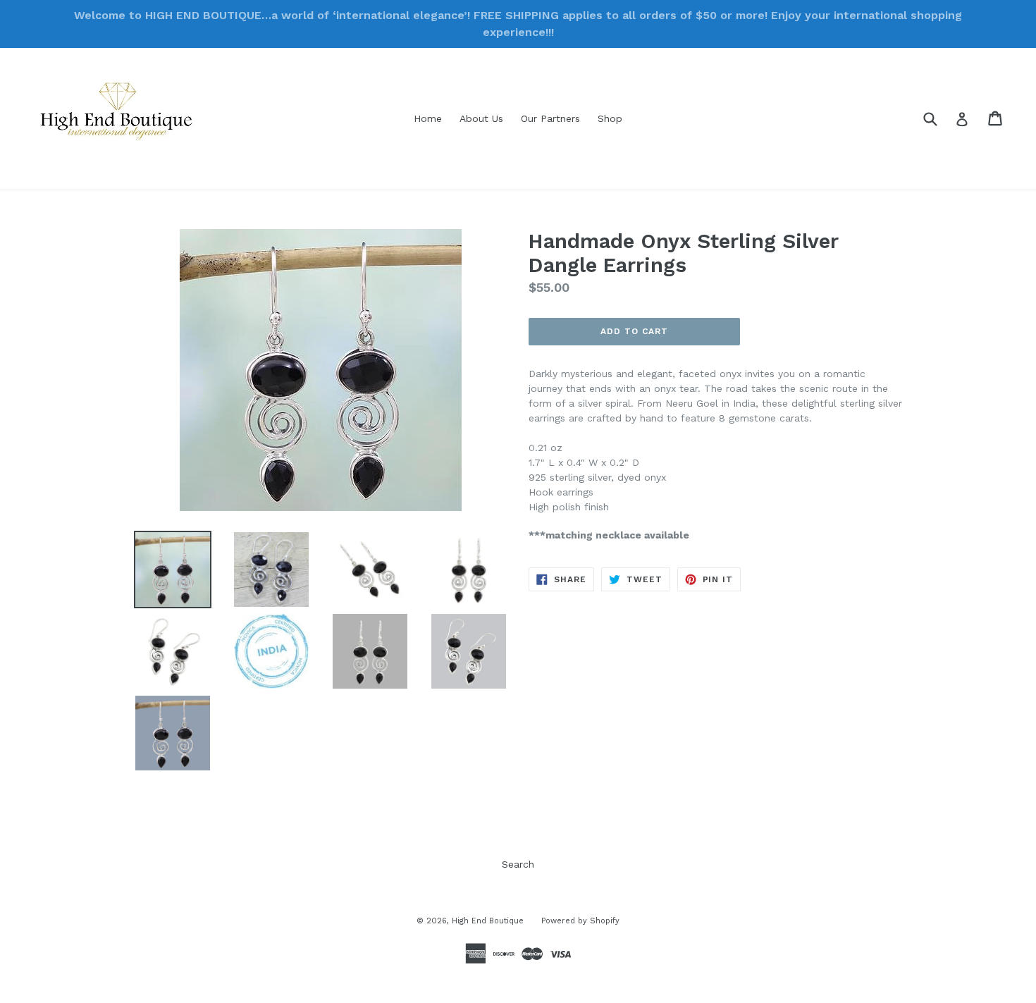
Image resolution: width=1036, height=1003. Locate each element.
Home (428, 118)
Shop (610, 118)
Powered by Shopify (580, 920)
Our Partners (550, 118)
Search (518, 864)
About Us (481, 118)
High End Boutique (488, 920)
